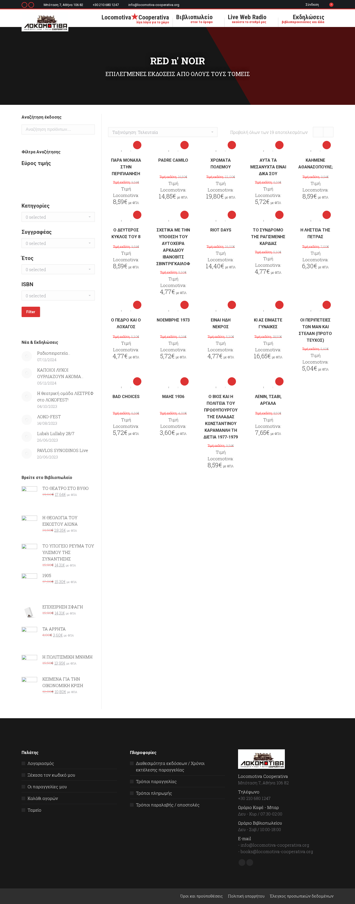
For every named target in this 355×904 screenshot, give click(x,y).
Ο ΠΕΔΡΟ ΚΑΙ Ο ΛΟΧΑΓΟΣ (126, 323)
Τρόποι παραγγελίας (156, 781)
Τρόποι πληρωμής (154, 793)
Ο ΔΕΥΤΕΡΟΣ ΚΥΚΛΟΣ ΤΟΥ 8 (125, 233)
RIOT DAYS (220, 230)
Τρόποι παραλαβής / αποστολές (168, 804)
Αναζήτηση (89, 129)
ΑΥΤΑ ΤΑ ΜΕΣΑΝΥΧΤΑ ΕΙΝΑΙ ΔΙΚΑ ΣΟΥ (268, 167)
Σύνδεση (312, 4)
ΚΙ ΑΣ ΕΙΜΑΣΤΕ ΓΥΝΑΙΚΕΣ (268, 323)
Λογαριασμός (41, 763)
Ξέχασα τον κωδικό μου (51, 775)
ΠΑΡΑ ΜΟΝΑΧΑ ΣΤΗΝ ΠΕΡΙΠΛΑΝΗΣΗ (126, 167)
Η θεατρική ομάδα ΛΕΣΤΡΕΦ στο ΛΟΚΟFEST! (65, 396)
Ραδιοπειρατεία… (53, 353)
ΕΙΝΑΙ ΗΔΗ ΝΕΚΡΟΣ (221, 323)
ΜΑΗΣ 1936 (173, 396)
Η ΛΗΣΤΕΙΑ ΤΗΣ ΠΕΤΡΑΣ (315, 233)
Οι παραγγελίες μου (47, 786)
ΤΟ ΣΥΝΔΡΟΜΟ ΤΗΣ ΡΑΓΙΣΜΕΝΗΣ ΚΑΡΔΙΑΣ (268, 237)
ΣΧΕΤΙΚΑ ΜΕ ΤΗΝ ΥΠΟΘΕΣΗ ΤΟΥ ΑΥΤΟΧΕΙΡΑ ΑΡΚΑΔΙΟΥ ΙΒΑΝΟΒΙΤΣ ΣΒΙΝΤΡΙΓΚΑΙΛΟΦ (173, 247)
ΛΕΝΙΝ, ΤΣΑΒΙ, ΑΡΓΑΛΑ (268, 400)
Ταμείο (34, 810)
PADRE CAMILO (173, 160)
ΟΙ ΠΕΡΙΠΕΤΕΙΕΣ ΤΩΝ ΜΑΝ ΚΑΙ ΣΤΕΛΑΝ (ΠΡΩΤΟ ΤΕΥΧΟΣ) (315, 330)
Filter (30, 312)
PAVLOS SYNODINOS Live (62, 450)
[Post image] (27, 356)
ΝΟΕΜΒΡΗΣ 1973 (173, 320)
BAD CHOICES (126, 396)
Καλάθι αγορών (43, 798)
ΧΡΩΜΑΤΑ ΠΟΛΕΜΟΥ (221, 163)
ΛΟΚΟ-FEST (49, 416)
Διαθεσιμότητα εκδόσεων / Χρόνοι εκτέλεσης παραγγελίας (170, 766)
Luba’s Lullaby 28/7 (55, 433)
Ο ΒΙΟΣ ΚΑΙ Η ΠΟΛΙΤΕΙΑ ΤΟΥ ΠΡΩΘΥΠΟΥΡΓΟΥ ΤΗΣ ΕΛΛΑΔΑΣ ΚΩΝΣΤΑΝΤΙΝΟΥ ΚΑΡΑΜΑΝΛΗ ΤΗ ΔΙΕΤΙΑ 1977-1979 (220, 417)
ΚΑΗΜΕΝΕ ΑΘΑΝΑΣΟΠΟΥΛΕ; (315, 163)
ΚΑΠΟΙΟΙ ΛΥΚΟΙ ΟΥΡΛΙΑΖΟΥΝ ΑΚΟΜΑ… (60, 373)
